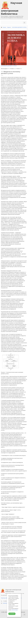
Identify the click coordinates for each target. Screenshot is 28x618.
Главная (4, 27)
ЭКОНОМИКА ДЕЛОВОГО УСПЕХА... (19, 27)
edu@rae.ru (5, 603)
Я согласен (11, 613)
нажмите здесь (14, 610)
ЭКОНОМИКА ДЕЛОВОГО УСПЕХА (9, 65)
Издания (9, 27)
